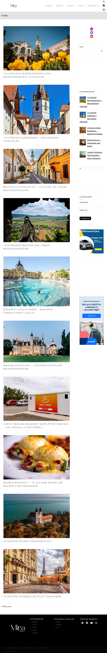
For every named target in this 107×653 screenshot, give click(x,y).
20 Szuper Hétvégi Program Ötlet (27, 541)
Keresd (101, 51)
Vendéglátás (92, 5)
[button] (103, 1)
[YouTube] (91, 36)
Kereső (81, 46)
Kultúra (70, 5)
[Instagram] (104, 10)
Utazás (80, 5)
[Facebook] (104, 5)
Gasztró (59, 5)
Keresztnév (84, 202)
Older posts (7, 606)
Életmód (48, 5)
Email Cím (83, 210)
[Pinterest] (82, 623)
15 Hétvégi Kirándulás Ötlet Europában (32, 596)
